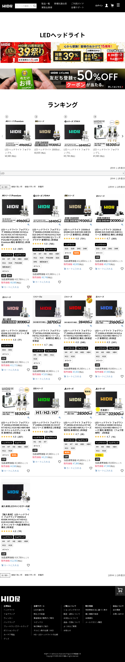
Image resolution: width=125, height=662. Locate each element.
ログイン (99, 5)
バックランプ (9, 622)
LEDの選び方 (39, 609)
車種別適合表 (60, 3)
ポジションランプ (11, 630)
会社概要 (116, 609)
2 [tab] (60, 65)
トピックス (38, 622)
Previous (4, 54)
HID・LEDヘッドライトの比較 (46, 634)
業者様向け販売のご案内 (44, 618)
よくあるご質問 (70, 626)
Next (121, 54)
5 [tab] (67, 65)
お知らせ (67, 630)
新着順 (41, 186)
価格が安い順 (30, 186)
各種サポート (77, 7)
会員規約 (89, 618)
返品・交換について (72, 622)
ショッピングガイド (72, 609)
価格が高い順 (16, 186)
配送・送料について (72, 614)
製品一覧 (45, 3)
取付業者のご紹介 (41, 626)
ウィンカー (8, 618)
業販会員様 (46, 7)
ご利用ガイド (77, 3)
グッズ (6, 638)
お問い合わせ (118, 614)
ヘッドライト (9, 609)
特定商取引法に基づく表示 (96, 609)
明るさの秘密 (39, 614)
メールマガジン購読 (93, 622)
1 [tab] (58, 65)
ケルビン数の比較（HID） (44, 630)
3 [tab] (62, 65)
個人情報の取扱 (91, 614)
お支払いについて (71, 618)
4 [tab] (65, 65)
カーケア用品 (9, 634)
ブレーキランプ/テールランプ (16, 626)
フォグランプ (9, 614)
